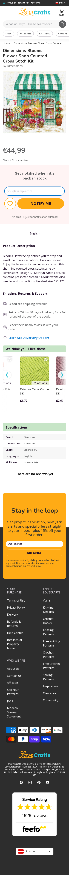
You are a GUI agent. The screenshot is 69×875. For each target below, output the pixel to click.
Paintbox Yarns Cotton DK (34, 391)
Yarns (47, 600)
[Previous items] (7, 375)
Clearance (49, 693)
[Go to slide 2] (37, 138)
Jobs (10, 701)
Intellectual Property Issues (14, 644)
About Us (13, 669)
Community (50, 700)
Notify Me (40, 203)
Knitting (44, 33)
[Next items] (62, 375)
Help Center (15, 633)
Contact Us (14, 676)
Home (6, 43)
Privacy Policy (33, 565)
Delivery (12, 614)
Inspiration (50, 686)
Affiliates (13, 683)
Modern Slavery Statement (14, 712)
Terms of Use (16, 600)
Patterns (25, 33)
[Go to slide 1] (32, 138)
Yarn (8, 33)
